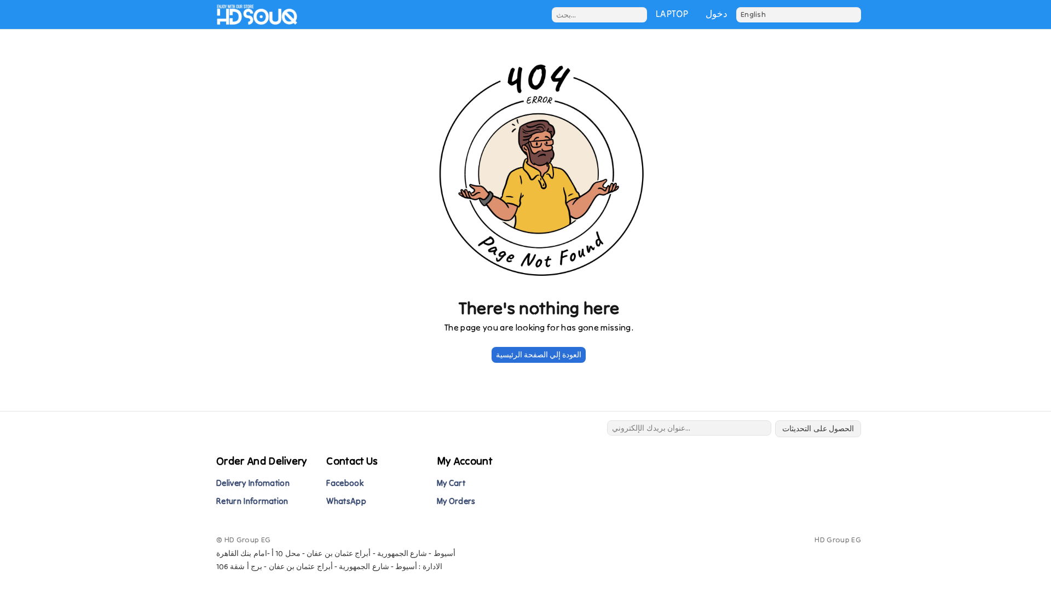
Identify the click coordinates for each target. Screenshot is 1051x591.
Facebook (344, 483)
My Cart (451, 483)
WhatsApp (346, 501)
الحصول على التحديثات (818, 428)
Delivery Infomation (253, 483)
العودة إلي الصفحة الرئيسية (539, 355)
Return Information (252, 501)
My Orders (456, 501)
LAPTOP (672, 14)
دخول (716, 14)
